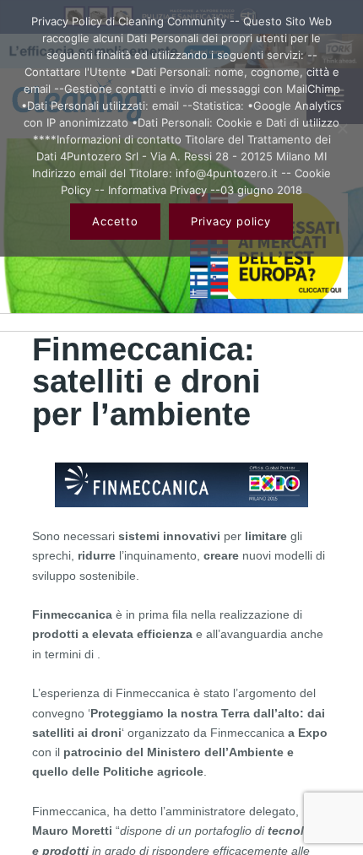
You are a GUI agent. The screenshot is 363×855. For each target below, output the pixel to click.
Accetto (115, 221)
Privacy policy (231, 221)
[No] (341, 128)
